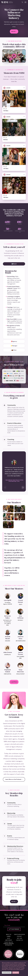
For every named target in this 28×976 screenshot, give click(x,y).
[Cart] (22, 2)
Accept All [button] (15, 972)
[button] (14, 56)
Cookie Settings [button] (7, 972)
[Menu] (25, 2)
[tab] (14, 264)
